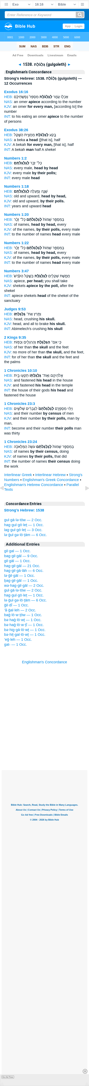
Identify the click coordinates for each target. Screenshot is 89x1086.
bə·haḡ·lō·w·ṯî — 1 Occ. (24, 625)
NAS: (8, 102)
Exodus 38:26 (16, 130)
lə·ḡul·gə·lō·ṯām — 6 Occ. (25, 535)
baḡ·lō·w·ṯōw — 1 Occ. (23, 615)
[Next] (84, 497)
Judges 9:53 (15, 309)
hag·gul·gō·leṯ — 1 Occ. (24, 525)
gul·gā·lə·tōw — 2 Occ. (23, 520)
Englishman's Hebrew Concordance (33, 485)
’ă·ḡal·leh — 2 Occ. (20, 610)
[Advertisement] (44, 744)
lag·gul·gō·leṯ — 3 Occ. (23, 530)
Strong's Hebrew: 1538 (24, 510)
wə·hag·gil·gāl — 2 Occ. (24, 585)
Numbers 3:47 (16, 271)
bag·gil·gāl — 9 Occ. (21, 556)
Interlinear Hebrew (50, 475)
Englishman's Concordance (44, 662)
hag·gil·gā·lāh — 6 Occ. (23, 571)
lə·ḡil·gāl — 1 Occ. (19, 576)
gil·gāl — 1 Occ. (17, 561)
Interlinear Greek (18, 475)
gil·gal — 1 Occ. (17, 551)
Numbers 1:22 (16, 243)
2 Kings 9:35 (15, 337)
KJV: (8, 106)
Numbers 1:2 (15, 158)
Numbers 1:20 (16, 214)
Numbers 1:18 (16, 186)
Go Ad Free (7, 1077)
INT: (7, 116)
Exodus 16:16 (16, 92)
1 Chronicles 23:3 (19, 404)
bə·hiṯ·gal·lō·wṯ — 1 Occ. (24, 634)
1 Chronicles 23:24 (20, 442)
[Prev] (5, 497)
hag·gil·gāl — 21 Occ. (22, 566)
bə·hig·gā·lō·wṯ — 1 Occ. (25, 630)
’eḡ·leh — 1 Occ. (18, 639)
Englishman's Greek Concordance (51, 480)
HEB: (8, 97)
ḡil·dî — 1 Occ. (16, 605)
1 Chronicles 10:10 (20, 370)
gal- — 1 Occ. (15, 644)
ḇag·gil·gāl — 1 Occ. (21, 580)
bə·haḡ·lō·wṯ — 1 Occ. (22, 620)
